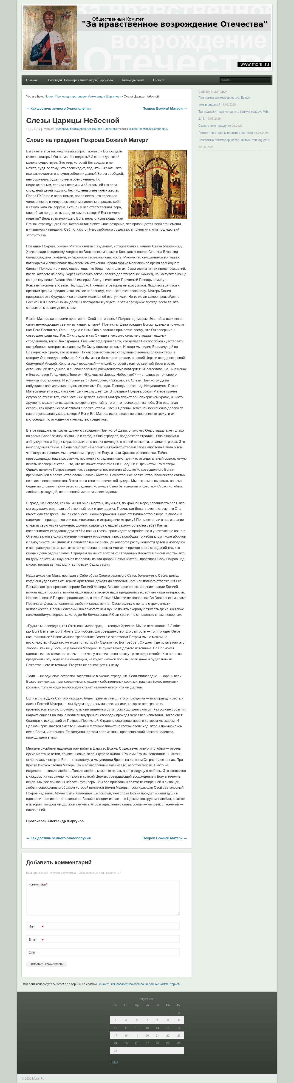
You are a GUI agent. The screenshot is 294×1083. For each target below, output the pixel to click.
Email (36, 940)
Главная (31, 80)
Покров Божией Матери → (165, 108)
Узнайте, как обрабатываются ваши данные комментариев (139, 984)
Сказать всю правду (212, 125)
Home (49, 96)
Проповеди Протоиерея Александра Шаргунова (80, 80)
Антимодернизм (133, 80)
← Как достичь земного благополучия (58, 108)
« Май (114, 1062)
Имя (36, 927)
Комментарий (37, 884)
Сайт (32, 952)
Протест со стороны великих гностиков (225, 132)
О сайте (158, 80)
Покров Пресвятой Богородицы (147, 129)
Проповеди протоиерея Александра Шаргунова (88, 96)
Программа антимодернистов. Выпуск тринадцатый (234, 140)
